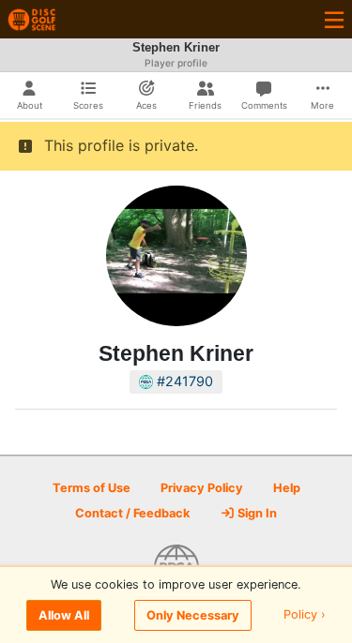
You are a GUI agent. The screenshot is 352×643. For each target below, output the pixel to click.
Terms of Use (91, 488)
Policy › (304, 615)
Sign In (256, 513)
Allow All (63, 615)
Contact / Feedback (132, 513)
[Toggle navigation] (334, 19)
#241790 (183, 381)
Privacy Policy (202, 488)
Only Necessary (192, 615)
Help (286, 488)
